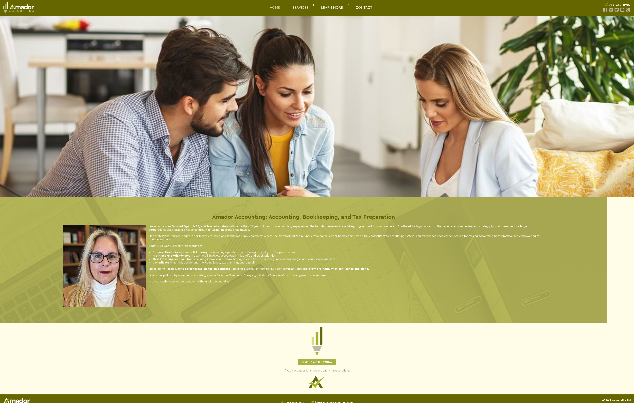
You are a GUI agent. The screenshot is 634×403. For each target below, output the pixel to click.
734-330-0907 (620, 5)
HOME (275, 7)
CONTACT (364, 7)
